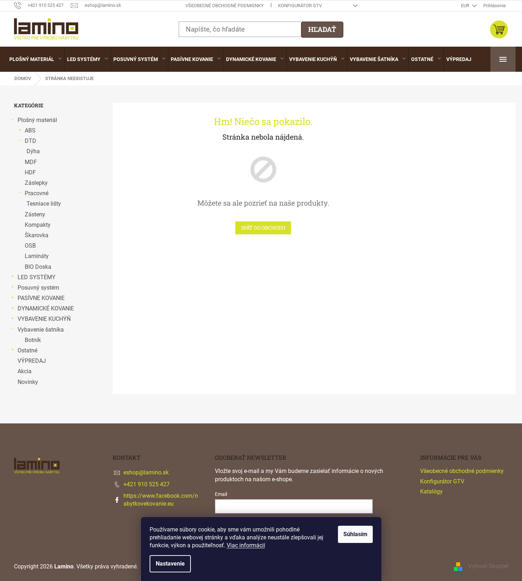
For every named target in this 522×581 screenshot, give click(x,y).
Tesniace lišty (44, 203)
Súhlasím (355, 534)
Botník (33, 340)
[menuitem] (35, 59)
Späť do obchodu (263, 227)
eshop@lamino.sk (146, 472)
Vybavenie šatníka (41, 329)
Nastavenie (170, 563)
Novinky (28, 382)
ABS (30, 130)
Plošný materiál (37, 120)
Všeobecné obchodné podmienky (224, 5)
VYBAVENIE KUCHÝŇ (44, 318)
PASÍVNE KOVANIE (41, 298)
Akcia (25, 371)
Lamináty (37, 256)
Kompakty (38, 224)
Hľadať (322, 29)
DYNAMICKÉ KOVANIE (46, 308)
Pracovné (36, 193)
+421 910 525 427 (146, 484)
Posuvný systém (38, 287)
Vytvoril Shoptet (488, 566)
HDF (30, 172)
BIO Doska (38, 266)
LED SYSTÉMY (37, 277)
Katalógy (431, 491)
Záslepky (36, 182)
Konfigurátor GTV (300, 5)
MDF (31, 162)
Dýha (33, 151)
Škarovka (36, 235)
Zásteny (35, 214)
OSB (30, 245)
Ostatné (27, 350)
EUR (465, 5)
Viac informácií (246, 545)
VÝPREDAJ (32, 360)
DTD (30, 140)
